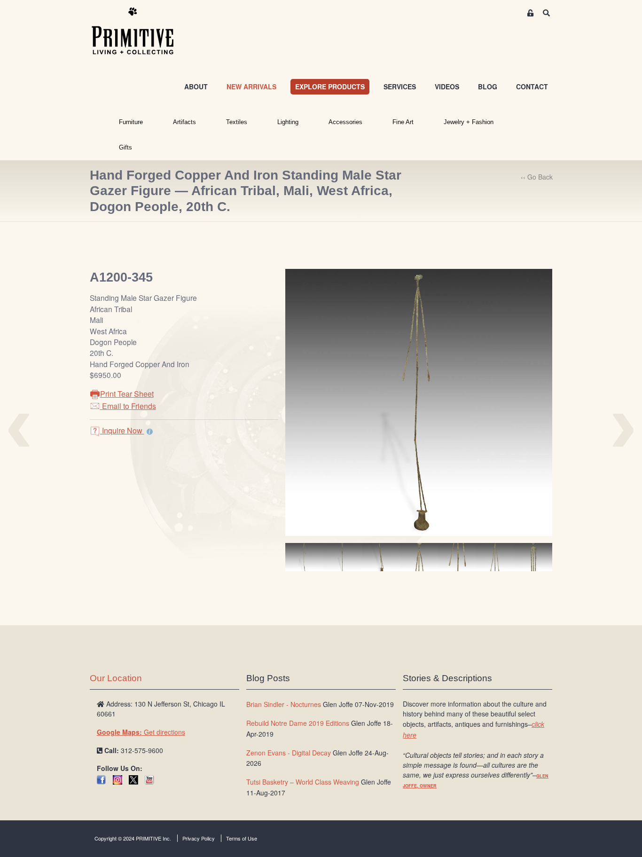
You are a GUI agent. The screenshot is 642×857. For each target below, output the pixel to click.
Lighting (287, 122)
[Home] (139, 31)
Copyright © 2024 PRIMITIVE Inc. (132, 838)
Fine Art (403, 122)
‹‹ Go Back (537, 176)
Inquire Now (122, 430)
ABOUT (196, 86)
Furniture (131, 122)
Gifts (125, 147)
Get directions (141, 732)
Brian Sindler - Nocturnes (283, 704)
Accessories (345, 122)
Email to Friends (128, 406)
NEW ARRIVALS (251, 86)
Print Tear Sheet (127, 393)
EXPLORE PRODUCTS (330, 86)
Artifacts (184, 122)
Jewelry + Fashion (468, 122)
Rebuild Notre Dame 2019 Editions (297, 723)
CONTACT (532, 86)
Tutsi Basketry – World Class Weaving (302, 781)
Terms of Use (241, 838)
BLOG (487, 86)
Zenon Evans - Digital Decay (288, 752)
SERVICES (400, 86)
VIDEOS (447, 86)
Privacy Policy (198, 838)
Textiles (236, 122)
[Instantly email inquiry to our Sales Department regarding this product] (149, 431)
